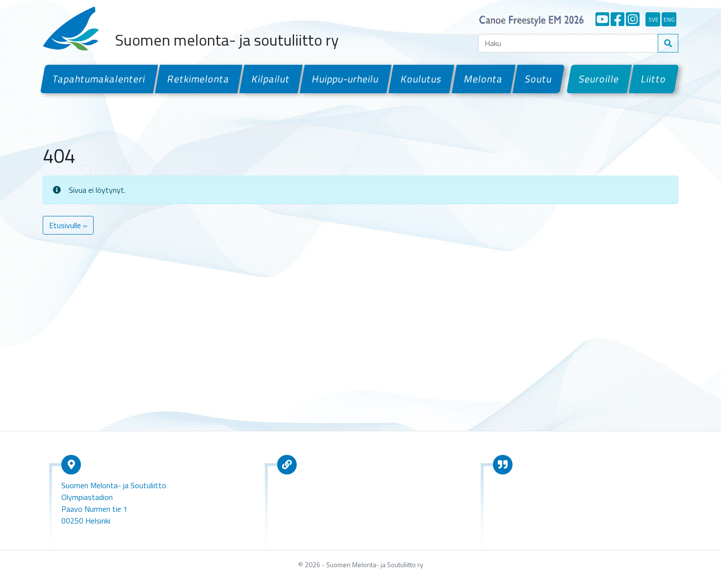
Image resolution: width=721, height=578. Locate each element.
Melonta (483, 78)
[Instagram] (633, 19)
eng (669, 19)
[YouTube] (602, 19)
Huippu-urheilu (345, 78)
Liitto (654, 78)
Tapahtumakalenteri (99, 78)
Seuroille (599, 78)
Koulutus (421, 78)
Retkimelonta (198, 78)
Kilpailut (271, 78)
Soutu (538, 78)
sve (653, 19)
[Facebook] (617, 19)
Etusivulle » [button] (68, 225)
